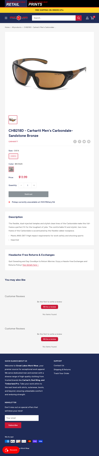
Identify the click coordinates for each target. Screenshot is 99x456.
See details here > (31, 265)
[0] (92, 18)
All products (16, 27)
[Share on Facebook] (75, 141)
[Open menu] (6, 18)
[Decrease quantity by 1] (21, 185)
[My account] (87, 18)
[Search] (79, 18)
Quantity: (13, 185)
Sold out (28, 194)
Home (7, 27)
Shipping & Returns (62, 369)
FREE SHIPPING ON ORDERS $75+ (49, 10)
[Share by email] (88, 141)
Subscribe (13, 425)
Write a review (49, 307)
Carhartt (13, 142)
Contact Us (59, 365)
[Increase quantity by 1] (34, 185)
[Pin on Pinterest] (79, 141)
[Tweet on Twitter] (84, 141)
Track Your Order (61, 373)
